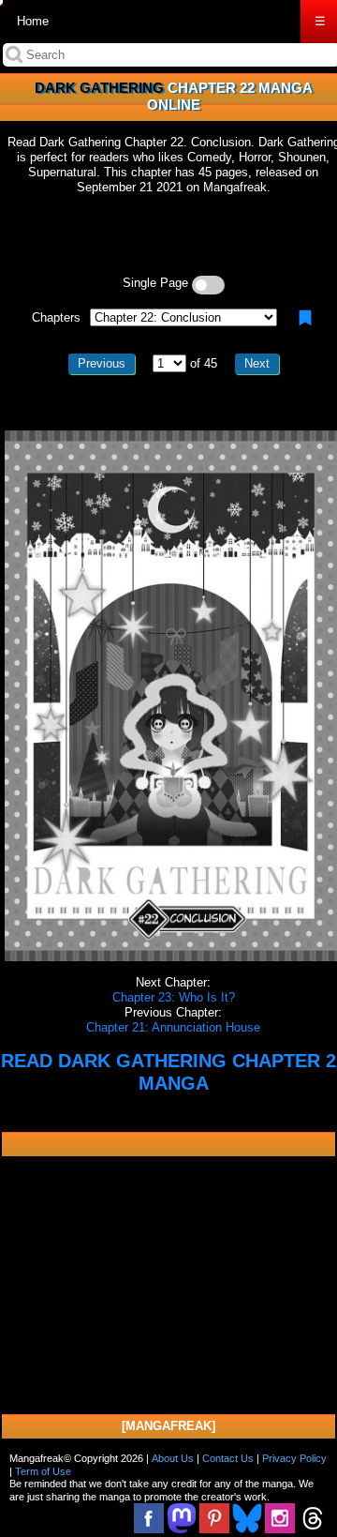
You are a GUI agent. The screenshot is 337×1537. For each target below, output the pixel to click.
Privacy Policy (294, 1458)
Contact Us (228, 1458)
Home (33, 21)
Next (257, 363)
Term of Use (43, 1471)
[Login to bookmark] (305, 318)
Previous (101, 363)
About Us (173, 1458)
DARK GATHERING (99, 88)
